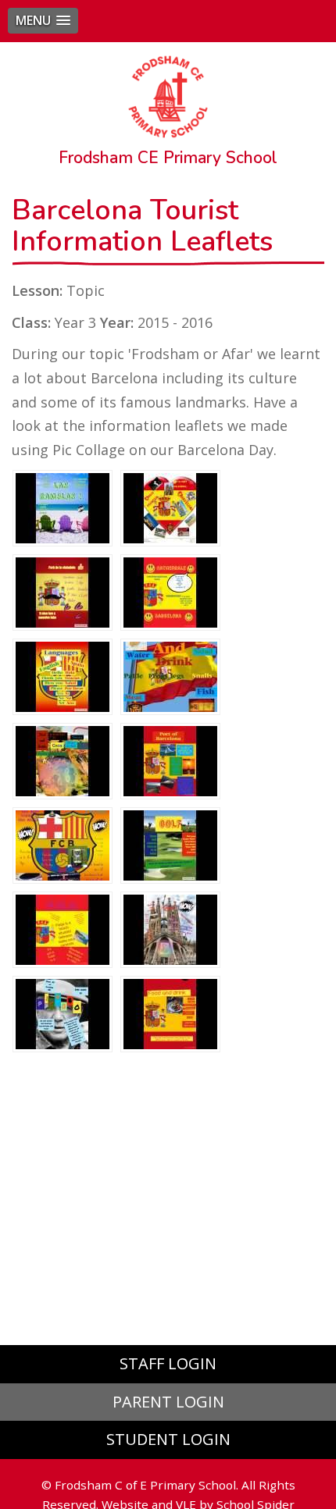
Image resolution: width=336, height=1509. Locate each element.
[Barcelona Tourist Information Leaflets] (62, 506)
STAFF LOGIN (168, 1363)
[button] (43, 21)
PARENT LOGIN (168, 1401)
